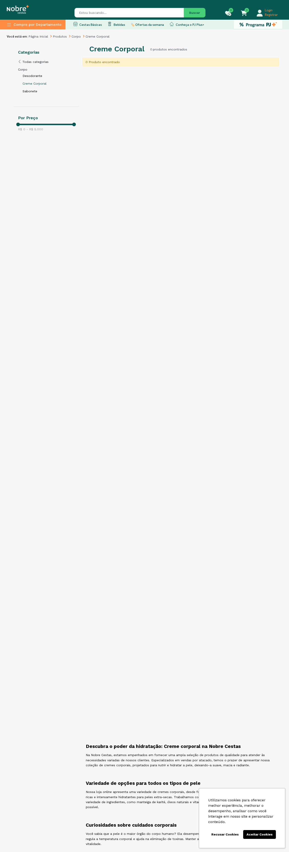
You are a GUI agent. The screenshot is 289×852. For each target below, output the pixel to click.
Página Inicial (38, 36)
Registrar (271, 15)
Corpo (76, 36)
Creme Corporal (35, 83)
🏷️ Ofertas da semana (147, 24)
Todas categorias (35, 62)
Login (269, 10)
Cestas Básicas (90, 24)
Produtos (60, 36)
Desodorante (32, 76)
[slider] (18, 124)
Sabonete (30, 91)
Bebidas (119, 24)
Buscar (194, 12)
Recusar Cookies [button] (225, 834)
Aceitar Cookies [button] (260, 834)
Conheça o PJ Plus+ (189, 24)
